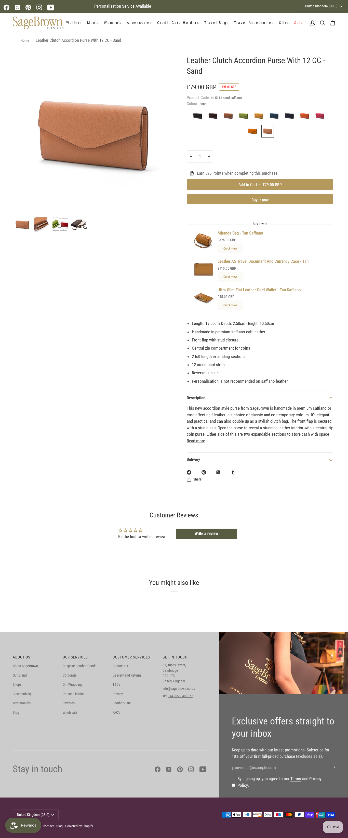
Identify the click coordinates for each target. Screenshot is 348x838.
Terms (295, 778)
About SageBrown (25, 666)
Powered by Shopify (79, 826)
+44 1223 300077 (180, 696)
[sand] (267, 132)
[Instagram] (39, 7)
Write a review (206, 533)
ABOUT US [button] (21, 657)
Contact (48, 826)
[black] (199, 117)
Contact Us (120, 666)
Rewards (69, 703)
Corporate (70, 675)
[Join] (331, 767)
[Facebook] (6, 7)
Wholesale (70, 712)
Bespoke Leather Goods (79, 666)
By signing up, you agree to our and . (279, 782)
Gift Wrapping (72, 684)
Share (197, 479)
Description (196, 397)
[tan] (229, 117)
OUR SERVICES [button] (75, 657)
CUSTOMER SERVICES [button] (131, 657)
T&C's (116, 684)
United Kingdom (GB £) (321, 6)
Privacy (118, 694)
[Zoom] (94, 134)
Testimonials (22, 703)
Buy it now (260, 200)
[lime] (244, 117)
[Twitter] (17, 7)
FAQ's (116, 712)
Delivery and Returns (127, 675)
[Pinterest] (28, 7)
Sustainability (22, 694)
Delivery (193, 459)
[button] (74, 23)
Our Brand (20, 675)
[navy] (290, 117)
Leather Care (122, 703)
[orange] (306, 117)
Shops (17, 684)
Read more (196, 440)
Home (24, 40)
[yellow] (260, 117)
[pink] (321, 117)
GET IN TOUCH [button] (175, 657)
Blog (16, 712)
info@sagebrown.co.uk (179, 688)
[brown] (214, 117)
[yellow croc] (253, 132)
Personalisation (74, 694)
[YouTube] (50, 7)
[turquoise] (275, 117)
